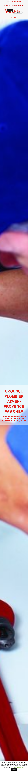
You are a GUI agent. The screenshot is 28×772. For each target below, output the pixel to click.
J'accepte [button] (14, 769)
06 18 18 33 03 (16, 2)
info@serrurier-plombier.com (13, 5)
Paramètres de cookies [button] (18, 767)
